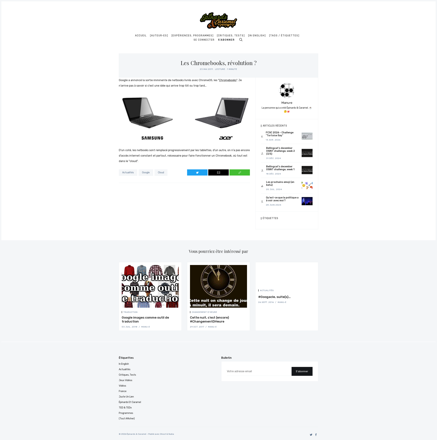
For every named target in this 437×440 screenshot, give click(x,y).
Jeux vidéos (125, 380)
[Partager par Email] (218, 172)
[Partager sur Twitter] (197, 172)
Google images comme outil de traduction (145, 319)
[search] (241, 39)
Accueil (141, 35)
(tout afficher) (127, 418)
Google (146, 172)
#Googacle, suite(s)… (274, 297)
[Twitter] (311, 434)
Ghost (163, 434)
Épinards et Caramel (130, 402)
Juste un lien (126, 396)
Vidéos (122, 385)
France (122, 391)
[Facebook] (316, 434)
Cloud (161, 172)
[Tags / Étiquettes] (284, 35)
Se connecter (204, 39)
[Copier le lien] (239, 172)
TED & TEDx (125, 407)
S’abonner (226, 39)
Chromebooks (227, 80)
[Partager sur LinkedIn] (177, 312)
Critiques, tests (127, 374)
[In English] (257, 35)
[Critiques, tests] (231, 35)
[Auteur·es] (159, 35)
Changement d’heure (204, 312)
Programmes (126, 413)
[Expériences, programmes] (193, 35)
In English (124, 363)
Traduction (130, 312)
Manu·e (286, 103)
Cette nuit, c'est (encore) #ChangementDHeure (209, 319)
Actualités (128, 172)
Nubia (171, 434)
